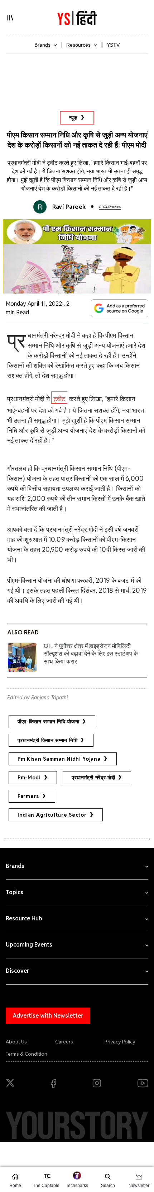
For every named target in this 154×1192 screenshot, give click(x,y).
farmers (28, 796)
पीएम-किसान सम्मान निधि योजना (48, 721)
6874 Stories (110, 207)
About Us (16, 1041)
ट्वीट (59, 399)
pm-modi (29, 777)
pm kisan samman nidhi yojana (59, 759)
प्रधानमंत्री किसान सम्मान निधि (47, 740)
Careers (64, 1041)
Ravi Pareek (69, 206)
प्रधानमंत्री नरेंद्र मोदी (93, 777)
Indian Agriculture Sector (52, 815)
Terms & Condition (26, 1054)
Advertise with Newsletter (48, 1015)
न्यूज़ (73, 117)
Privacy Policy (120, 1041)
